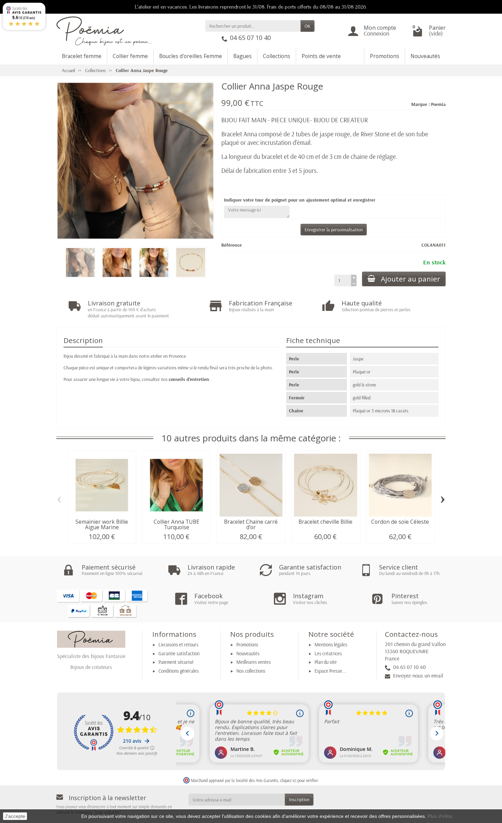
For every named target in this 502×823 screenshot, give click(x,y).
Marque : (420, 104)
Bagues (242, 56)
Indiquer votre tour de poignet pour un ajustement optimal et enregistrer (299, 200)
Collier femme (130, 56)
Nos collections (250, 671)
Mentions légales (331, 645)
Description (83, 340)
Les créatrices (328, 653)
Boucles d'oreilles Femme (190, 56)
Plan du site (326, 662)
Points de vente (321, 56)
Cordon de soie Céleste (400, 521)
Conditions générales (178, 671)
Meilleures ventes (253, 662)
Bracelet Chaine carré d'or (251, 524)
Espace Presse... (330, 671)
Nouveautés (425, 56)
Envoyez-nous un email (418, 675)
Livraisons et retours (178, 645)
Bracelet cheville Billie (325, 521)
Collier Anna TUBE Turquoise (176, 524)
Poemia (438, 104)
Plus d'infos (440, 816)
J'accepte (15, 816)
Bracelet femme (81, 56)
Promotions (384, 56)
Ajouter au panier (410, 279)
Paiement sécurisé (176, 662)
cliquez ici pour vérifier (299, 780)
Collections (276, 56)
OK (307, 26)
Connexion (376, 33)
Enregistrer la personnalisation (334, 230)
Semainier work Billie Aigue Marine (101, 524)
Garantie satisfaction (178, 653)
